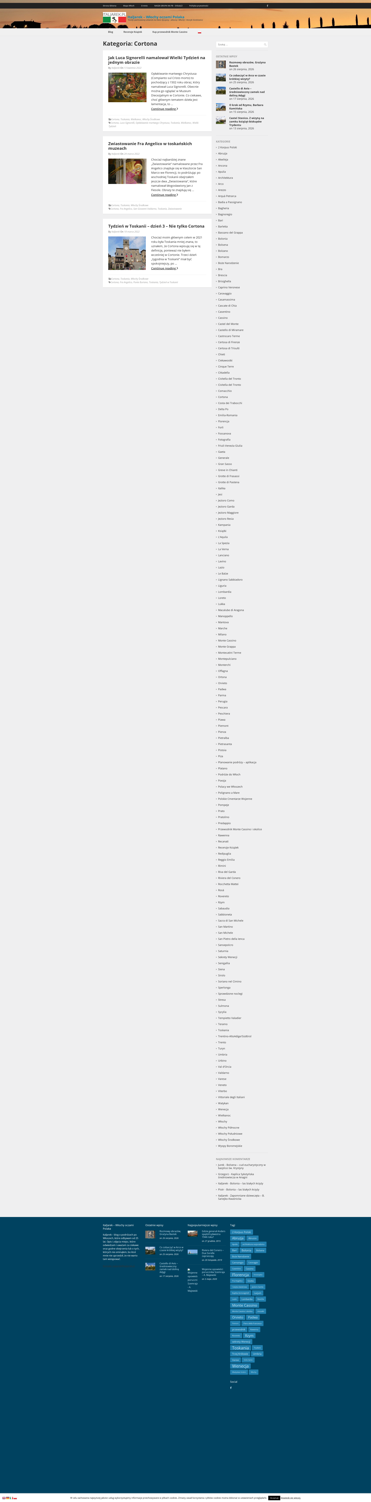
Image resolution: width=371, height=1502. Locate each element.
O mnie (144, 5)
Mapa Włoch (128, 5)
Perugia (222, 701)
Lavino (222, 561)
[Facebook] (267, 5)
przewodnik (238, 1329)
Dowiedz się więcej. (291, 1497)
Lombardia (224, 591)
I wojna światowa (239, 1287)
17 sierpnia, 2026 (243, 98)
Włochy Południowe (230, 1133)
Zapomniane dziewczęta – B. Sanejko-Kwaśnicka (241, 1197)
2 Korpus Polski (227, 147)
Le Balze (223, 573)
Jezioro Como (226, 500)
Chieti (221, 354)
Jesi (220, 494)
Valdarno (223, 1072)
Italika (221, 488)
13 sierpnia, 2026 (243, 128)
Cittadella (224, 372)
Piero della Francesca (252, 1323)
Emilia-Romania (227, 415)
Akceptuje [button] (274, 1498)
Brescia (222, 275)
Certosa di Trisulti (229, 348)
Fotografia (224, 439)
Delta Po (223, 409)
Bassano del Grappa (230, 232)
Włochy (222, 1121)
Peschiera (224, 713)
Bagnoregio (225, 214)
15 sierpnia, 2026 (243, 112)
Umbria (222, 1054)
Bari (220, 220)
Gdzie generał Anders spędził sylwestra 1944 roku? (213, 1234)
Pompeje (223, 805)
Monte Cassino (227, 640)
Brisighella (224, 281)
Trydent (257, 1347)
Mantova (223, 622)
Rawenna (223, 835)
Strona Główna (109, 5)
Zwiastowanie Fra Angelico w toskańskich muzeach (150, 146)
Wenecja (223, 1109)
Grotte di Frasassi (228, 476)
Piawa (221, 719)
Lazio (221, 567)
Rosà (221, 890)
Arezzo (222, 190)
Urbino (222, 1060)
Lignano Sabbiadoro (230, 579)
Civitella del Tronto (229, 378)
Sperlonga (224, 987)
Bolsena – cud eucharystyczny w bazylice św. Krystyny (242, 1166)
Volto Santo (248, 1360)
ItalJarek (115, 67)
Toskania (125, 119)
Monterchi (224, 665)
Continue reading (164, 109)
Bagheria (223, 208)
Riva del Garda (227, 872)
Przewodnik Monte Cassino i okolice (240, 829)
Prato (221, 811)
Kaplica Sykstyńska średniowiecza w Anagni (236, 1175)
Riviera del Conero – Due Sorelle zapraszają (213, 1253)
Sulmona (223, 1006)
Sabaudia (223, 908)
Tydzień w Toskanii (168, 282)
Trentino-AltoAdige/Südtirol (234, 1036)
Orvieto (222, 683)
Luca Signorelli (127, 122)
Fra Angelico (126, 208)
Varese (222, 1079)
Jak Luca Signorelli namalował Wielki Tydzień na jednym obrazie (156, 60)
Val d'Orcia (224, 1066)
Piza (220, 756)
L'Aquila (223, 537)
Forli (220, 427)
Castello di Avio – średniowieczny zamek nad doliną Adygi (247, 92)
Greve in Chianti (228, 470)
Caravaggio (225, 293)
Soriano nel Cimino (229, 981)
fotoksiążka (258, 1275)
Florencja (223, 421)
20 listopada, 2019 (213, 1260)
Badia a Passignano (230, 202)
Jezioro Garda (226, 506)
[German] (8, 1498)
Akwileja (223, 159)
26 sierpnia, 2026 (243, 69)
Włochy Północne (228, 1127)
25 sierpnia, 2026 (243, 82)
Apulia (222, 171)
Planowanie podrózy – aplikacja (237, 762)
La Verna (223, 549)
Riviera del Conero (229, 878)
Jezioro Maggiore (228, 512)
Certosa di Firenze (229, 342)
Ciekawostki (225, 360)
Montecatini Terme (229, 652)
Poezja (222, 780)
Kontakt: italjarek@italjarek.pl (119, 1266)
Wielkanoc (136, 119)
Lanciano (223, 555)
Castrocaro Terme (229, 336)
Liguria (222, 585)
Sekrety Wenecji (227, 957)
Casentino (224, 311)
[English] (4, 1498)
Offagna (223, 671)
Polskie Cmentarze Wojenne (235, 799)
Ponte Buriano (140, 282)
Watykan (223, 1103)
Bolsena (223, 244)
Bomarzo (223, 257)
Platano (222, 768)
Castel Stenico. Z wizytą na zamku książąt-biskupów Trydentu (246, 121)
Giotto (251, 1280)
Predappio (224, 823)
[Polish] (200, 32)
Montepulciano (227, 658)
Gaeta (221, 451)
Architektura (225, 177)
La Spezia (223, 543)
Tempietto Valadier (229, 1018)
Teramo (223, 1024)
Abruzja (222, 153)
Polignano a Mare (229, 792)
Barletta (223, 226)
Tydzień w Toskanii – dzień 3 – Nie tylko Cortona (156, 226)
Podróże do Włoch (229, 774)
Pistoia (222, 750)
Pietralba (223, 738)
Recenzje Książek (132, 31)
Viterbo (222, 1091)
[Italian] (11, 1498)
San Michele (225, 932)
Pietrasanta (225, 744)
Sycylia (222, 1012)
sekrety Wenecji (241, 1341)
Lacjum (257, 1293)
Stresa (222, 999)
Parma (222, 695)
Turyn (221, 1048)
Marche (222, 628)
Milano (222, 634)
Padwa (222, 689)
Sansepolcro (225, 945)
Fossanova (224, 433)
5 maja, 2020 (211, 1279)
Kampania (224, 525)
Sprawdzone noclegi (230, 993)
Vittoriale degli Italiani (231, 1097)
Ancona (222, 165)
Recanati (223, 841)
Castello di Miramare (230, 330)
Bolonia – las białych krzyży (246, 1183)
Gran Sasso (225, 464)
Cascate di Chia (227, 305)
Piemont (223, 725)
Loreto (222, 598)
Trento (222, 1042)
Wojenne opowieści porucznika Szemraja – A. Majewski (213, 1272)
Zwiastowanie (175, 208)
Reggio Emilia (226, 859)
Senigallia (224, 963)
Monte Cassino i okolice (242, 1311)
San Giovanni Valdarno (145, 208)
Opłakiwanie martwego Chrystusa (152, 122)
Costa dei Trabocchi (230, 403)
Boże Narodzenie (228, 263)
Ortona (222, 677)
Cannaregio (237, 1262)
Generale (223, 458)
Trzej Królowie (240, 1353)
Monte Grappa (227, 646)
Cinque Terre (226, 366)
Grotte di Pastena (228, 482)
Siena (221, 969)
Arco (221, 184)
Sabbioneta (225, 914)
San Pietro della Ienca (231, 939)
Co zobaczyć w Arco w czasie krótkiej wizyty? (247, 77)
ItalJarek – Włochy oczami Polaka (156, 16)
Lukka (221, 604)
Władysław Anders (239, 1372)
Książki (222, 531)
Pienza (222, 732)
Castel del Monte (228, 324)
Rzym (221, 902)
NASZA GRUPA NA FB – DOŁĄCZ (168, 5)
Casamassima (226, 299)
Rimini (222, 865)
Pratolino (223, 817)
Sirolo (221, 975)
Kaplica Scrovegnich (240, 1293)
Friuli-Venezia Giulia (230, 445)
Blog (110, 31)
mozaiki (260, 1311)
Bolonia (223, 238)
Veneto (222, 1085)
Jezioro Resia (226, 518)
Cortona (115, 119)
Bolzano (223, 251)
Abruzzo (252, 1238)
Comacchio (225, 391)
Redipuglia (224, 853)
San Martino (225, 926)
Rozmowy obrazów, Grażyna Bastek (170, 1233)
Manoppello (225, 616)
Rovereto (223, 896)
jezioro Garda (257, 1287)
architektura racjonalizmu (253, 1244)
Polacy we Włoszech (230, 786)
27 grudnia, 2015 (213, 1241)
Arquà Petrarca (227, 196)
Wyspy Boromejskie (230, 1146)
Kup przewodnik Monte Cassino (169, 31)
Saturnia (223, 951)
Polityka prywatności (198, 5)
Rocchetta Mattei (228, 884)
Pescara (223, 707)
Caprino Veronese (229, 287)
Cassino (223, 318)
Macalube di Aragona (231, 610)
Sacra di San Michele (230, 920)
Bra (220, 269)
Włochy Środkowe (151, 119)
